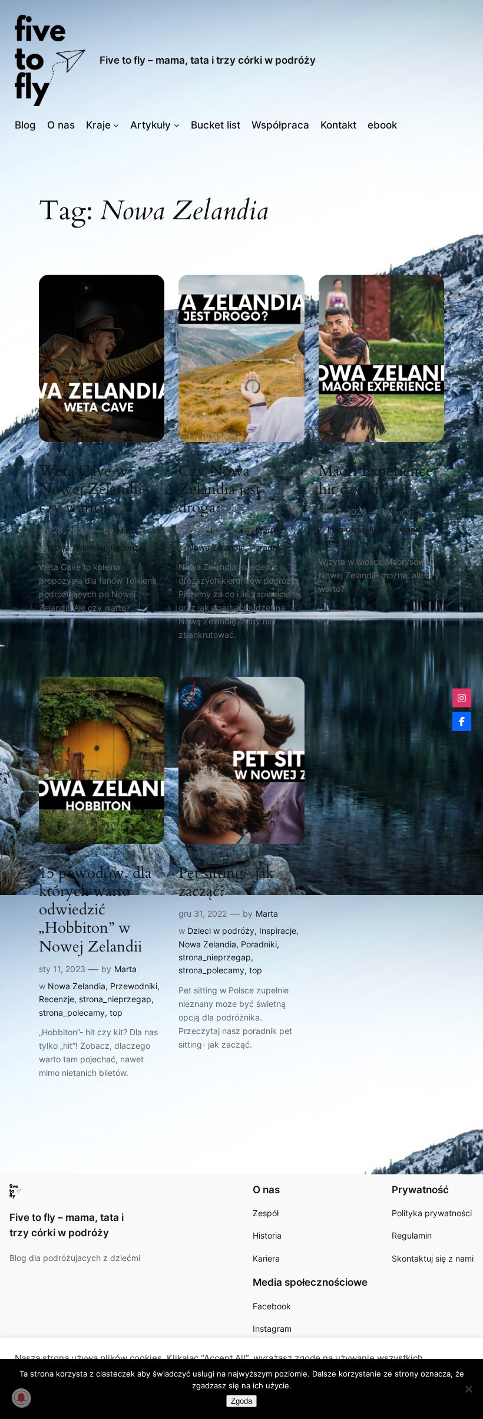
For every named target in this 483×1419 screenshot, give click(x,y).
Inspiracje (346, 529)
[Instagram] (461, 697)
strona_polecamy (72, 1013)
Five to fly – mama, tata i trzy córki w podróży (208, 60)
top (116, 1013)
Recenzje (127, 547)
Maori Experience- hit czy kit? (379, 480)
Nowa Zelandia (76, 547)
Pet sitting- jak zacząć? (226, 882)
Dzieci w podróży (220, 931)
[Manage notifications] (21, 1397)
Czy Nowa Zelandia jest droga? (219, 489)
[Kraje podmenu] (116, 125)
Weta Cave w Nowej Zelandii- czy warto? (94, 489)
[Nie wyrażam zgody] (468, 1389)
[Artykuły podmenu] (177, 125)
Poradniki (268, 547)
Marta (128, 530)
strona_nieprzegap (115, 999)
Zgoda (241, 1401)
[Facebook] (461, 721)
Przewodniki (133, 986)
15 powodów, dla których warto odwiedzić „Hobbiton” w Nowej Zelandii (95, 910)
